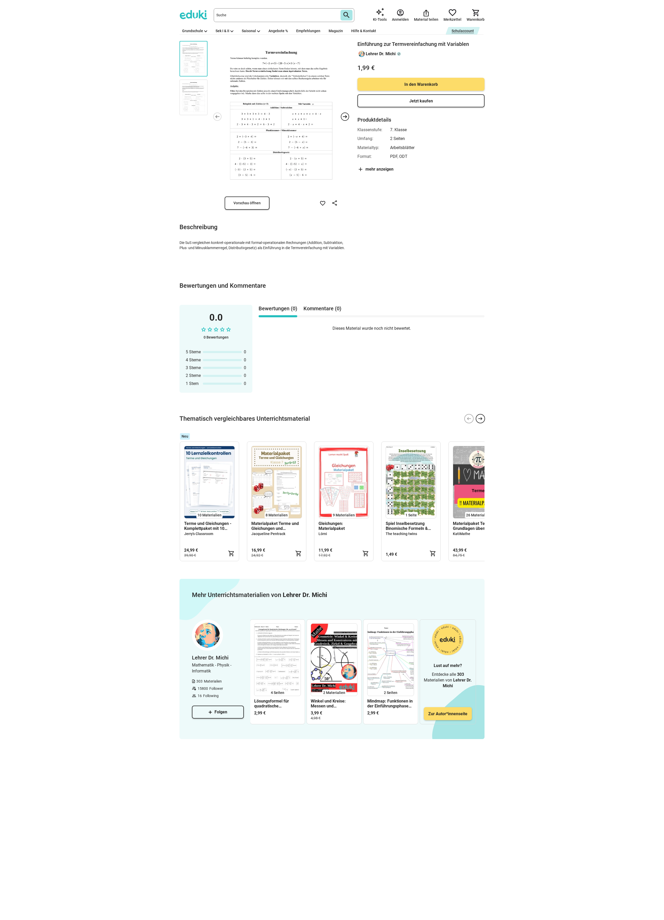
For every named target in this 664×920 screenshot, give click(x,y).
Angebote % (278, 31)
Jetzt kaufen (421, 101)
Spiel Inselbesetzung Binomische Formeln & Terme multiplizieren (407, 526)
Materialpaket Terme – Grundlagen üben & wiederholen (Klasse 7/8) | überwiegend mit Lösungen (477, 526)
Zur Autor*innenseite (447, 713)
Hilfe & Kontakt (363, 31)
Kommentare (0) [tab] (322, 308)
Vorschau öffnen (247, 203)
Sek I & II (222, 31)
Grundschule (192, 31)
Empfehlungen (308, 31)
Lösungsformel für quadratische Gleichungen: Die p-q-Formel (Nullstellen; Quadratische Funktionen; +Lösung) (274, 703)
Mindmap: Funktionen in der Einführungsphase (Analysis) (390, 703)
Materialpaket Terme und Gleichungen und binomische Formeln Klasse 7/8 (275, 526)
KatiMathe (461, 534)
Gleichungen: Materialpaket (332, 526)
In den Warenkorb (421, 84)
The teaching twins (401, 534)
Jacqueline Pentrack (268, 534)
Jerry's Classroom (198, 534)
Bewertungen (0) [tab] (278, 308)
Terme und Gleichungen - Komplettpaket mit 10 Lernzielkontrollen (207, 526)
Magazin (336, 31)
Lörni (323, 534)
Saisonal (249, 31)
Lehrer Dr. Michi (381, 53)
